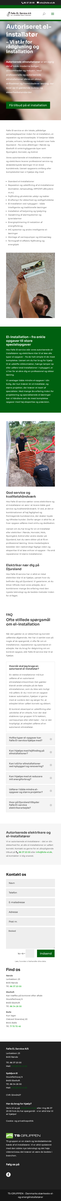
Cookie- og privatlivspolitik (19, 1120)
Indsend (46, 953)
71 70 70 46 (15, 1026)
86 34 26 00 (16, 1006)
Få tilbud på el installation (28, 105)
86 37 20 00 (29, 3)
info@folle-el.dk (44, 852)
